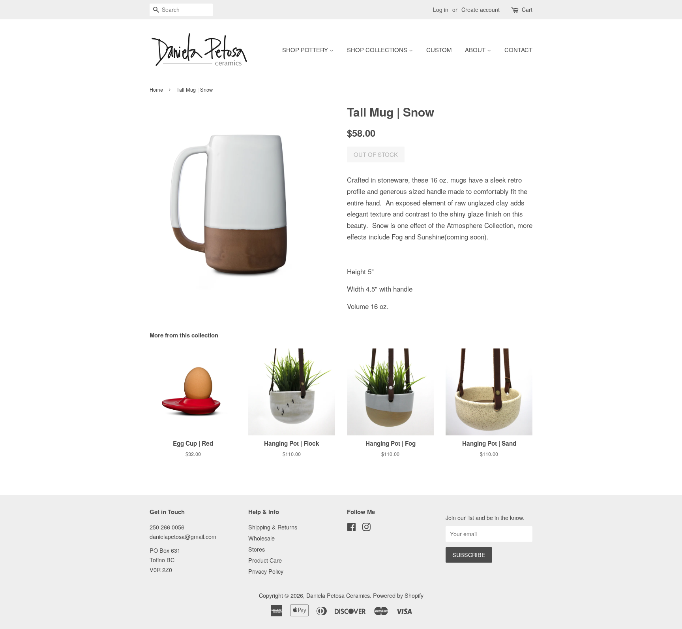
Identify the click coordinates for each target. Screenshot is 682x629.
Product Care (265, 560)
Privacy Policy (265, 571)
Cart (527, 9)
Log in (440, 9)
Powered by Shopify (398, 595)
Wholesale (261, 538)
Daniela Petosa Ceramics (338, 595)
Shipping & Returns (272, 527)
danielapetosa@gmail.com (183, 536)
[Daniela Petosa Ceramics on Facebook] (351, 528)
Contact (518, 49)
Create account (480, 9)
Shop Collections (378, 49)
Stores (256, 549)
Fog (397, 236)
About (476, 49)
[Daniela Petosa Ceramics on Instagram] (366, 528)
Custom (439, 49)
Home (156, 89)
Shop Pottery (306, 49)
